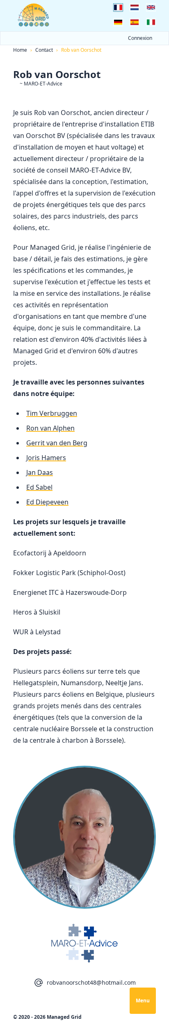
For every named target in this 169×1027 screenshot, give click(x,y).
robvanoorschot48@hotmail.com (91, 982)
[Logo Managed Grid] (33, 15)
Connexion (140, 38)
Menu (143, 1000)
